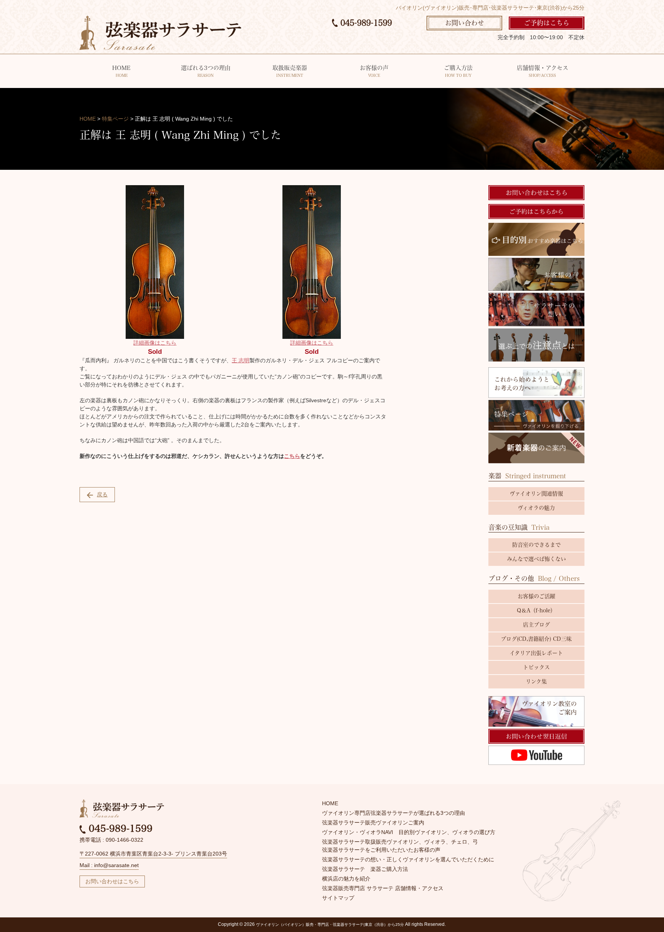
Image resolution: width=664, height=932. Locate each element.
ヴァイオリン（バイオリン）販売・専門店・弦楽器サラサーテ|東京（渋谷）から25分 (330, 924)
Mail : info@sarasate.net (109, 865)
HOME (121, 71)
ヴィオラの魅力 (536, 508)
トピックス (536, 667)
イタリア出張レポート (536, 653)
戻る (102, 494)
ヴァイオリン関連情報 (536, 493)
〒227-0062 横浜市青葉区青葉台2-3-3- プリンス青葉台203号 (153, 854)
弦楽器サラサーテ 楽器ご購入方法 (365, 869)
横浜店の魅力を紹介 (346, 879)
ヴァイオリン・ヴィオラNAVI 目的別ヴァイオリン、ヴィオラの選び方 (408, 832)
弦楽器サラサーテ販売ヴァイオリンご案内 (373, 822)
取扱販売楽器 (289, 71)
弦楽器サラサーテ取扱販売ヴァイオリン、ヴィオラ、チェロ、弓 (400, 842)
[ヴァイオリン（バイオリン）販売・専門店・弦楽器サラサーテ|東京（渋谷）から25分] (160, 32)
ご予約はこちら (546, 23)
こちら (292, 456)
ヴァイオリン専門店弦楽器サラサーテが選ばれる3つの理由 (393, 813)
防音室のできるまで (536, 544)
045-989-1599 (365, 23)
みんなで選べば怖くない (536, 559)
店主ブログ (536, 624)
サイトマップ (338, 898)
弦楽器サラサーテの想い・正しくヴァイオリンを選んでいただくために (408, 859)
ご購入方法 (458, 71)
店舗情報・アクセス (542, 71)
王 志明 (240, 360)
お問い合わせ (464, 23)
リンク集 (536, 681)
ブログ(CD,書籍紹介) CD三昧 (536, 639)
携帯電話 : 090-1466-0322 (111, 840)
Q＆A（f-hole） (536, 610)
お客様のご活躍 (536, 596)
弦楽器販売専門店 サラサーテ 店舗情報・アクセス (382, 888)
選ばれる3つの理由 (206, 71)
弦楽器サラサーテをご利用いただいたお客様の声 (381, 850)
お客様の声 (374, 71)
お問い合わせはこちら (112, 881)
